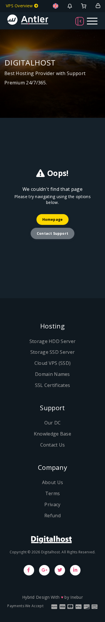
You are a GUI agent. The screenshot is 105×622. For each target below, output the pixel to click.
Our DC (52, 423)
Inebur (76, 597)
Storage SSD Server (52, 352)
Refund (52, 515)
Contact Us (52, 445)
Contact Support (52, 233)
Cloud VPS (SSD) (52, 363)
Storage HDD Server (52, 341)
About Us (52, 482)
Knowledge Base (52, 434)
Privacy (52, 504)
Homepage (52, 219)
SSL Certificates (52, 385)
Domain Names (52, 374)
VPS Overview (20, 5)
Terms (52, 493)
